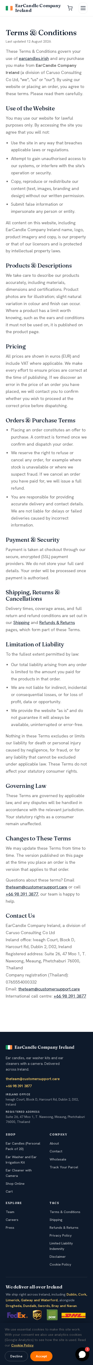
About (54, 1143)
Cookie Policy (60, 1264)
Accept (41, 1356)
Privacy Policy (61, 1235)
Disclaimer (58, 1256)
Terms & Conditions (65, 1212)
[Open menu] (83, 8)
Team (10, 1212)
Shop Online (15, 1183)
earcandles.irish (34, 58)
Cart (9, 1191)
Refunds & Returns (57, 622)
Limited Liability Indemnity (61, 1246)
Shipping (21, 622)
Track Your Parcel (64, 1167)
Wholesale (58, 1159)
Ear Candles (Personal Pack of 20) (23, 1146)
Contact (56, 1151)
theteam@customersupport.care (36, 887)
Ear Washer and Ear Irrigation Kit (21, 1160)
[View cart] (69, 8)
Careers (12, 1220)
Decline (16, 1356)
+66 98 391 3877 (22, 894)
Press (10, 1227)
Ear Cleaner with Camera (19, 1173)
